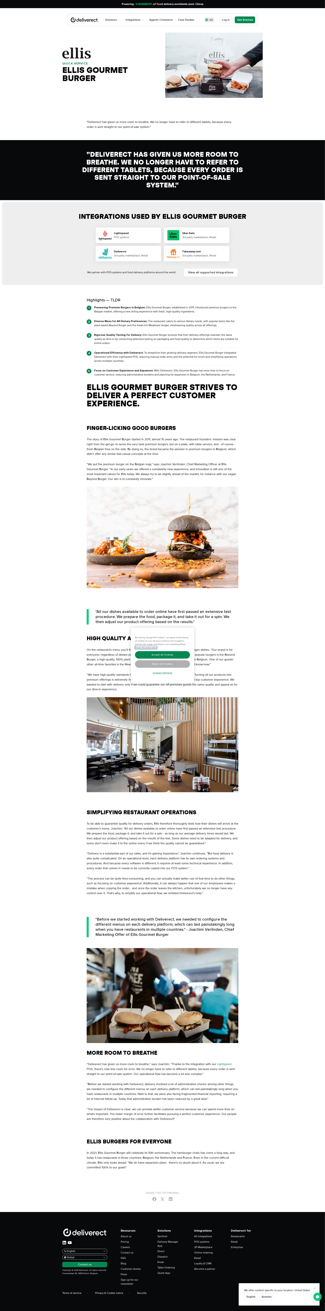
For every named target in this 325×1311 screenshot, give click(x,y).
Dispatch (162, 1256)
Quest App (163, 1273)
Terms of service (71, 1293)
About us (126, 1236)
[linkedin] (64, 1243)
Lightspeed (224, 1064)
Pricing (125, 1241)
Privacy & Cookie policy (146, 647)
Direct (161, 1251)
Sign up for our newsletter (129, 1282)
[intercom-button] (317, 1297)
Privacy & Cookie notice (109, 1293)
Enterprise (237, 1247)
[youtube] (70, 1243)
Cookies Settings (162, 673)
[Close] (314, 1288)
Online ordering (203, 1252)
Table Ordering (166, 1267)
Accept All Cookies (162, 654)
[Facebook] (154, 1199)
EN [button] (211, 19)
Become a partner (204, 1269)
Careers (125, 1247)
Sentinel (162, 1236)
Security (142, 1293)
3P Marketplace (203, 1247)
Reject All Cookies (162, 664)
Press (124, 1274)
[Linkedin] (171, 1199)
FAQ (123, 1258)
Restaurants (238, 1236)
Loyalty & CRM (202, 1263)
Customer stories (131, 1269)
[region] (162, 655)
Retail (197, 1258)
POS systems (201, 1241)
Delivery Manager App (167, 1244)
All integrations (203, 1236)
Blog (123, 1263)
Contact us (127, 1252)
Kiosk (160, 1262)
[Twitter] (162, 1199)
